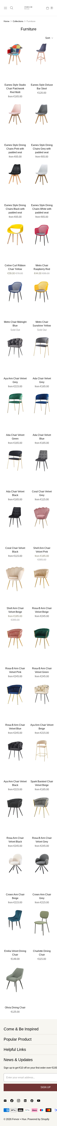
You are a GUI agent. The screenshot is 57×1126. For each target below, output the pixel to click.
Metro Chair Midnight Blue (15, 324)
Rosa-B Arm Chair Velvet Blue (15, 727)
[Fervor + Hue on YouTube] (40, 1100)
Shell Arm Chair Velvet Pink (41, 550)
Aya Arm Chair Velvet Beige (41, 727)
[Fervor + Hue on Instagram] (20, 1100)
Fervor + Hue (19, 1119)
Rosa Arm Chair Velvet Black (15, 840)
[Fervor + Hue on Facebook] (13, 1100)
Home (6, 21)
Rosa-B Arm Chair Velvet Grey (42, 840)
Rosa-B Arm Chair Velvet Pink (15, 670)
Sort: (46, 38)
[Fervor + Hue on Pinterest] (33, 1100)
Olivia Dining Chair (15, 1007)
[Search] (12, 8)
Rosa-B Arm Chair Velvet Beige (42, 610)
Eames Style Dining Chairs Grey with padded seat (42, 149)
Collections (18, 21)
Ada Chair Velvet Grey (42, 380)
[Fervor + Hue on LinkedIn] (27, 1100)
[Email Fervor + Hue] (7, 1100)
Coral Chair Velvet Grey (42, 493)
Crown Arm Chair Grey (42, 896)
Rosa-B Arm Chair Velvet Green (42, 670)
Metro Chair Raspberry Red (42, 267)
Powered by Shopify (38, 1119)
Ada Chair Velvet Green (15, 437)
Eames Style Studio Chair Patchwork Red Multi (15, 88)
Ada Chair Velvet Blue (42, 437)
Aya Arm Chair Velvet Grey (15, 380)
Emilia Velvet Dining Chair (15, 953)
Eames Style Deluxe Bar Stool (42, 87)
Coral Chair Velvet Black (15, 550)
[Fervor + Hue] (28, 8)
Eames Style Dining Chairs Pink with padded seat (15, 149)
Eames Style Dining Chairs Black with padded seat (15, 209)
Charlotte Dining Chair (42, 953)
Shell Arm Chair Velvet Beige (15, 610)
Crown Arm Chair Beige (15, 896)
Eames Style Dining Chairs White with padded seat (42, 209)
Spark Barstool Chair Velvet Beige (42, 783)
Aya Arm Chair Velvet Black (15, 783)
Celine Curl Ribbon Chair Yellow (15, 267)
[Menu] (5, 8)
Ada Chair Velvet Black (15, 493)
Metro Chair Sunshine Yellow (42, 324)
